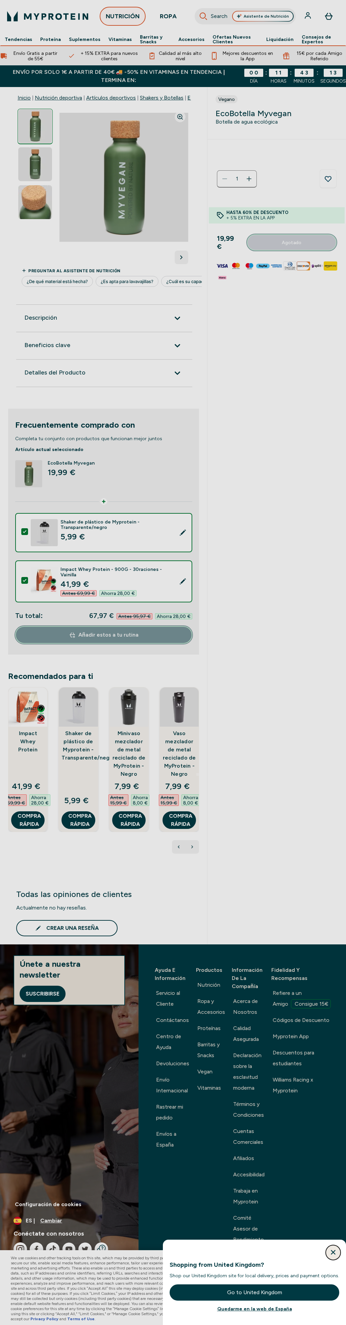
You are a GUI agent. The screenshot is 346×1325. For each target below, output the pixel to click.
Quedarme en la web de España (254, 1308)
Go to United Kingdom (254, 1292)
